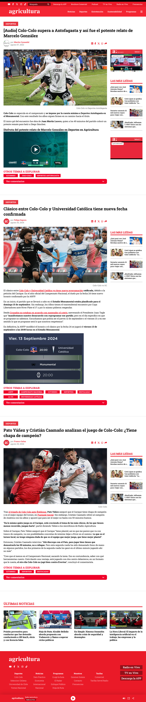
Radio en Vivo (122, 4)
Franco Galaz (20, 441)
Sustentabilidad (115, 11)
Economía (39, 680)
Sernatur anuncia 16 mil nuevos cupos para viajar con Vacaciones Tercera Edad (118, 113)
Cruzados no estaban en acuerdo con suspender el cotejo (38, 312)
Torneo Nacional (18, 688)
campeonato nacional (31, 392)
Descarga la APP (59, 4)
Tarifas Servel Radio (99, 680)
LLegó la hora (58, 677)
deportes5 (27, 571)
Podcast (95, 4)
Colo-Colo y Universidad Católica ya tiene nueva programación (51, 290)
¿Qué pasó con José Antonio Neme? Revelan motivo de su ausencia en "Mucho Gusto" (119, 89)
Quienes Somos (78, 677)
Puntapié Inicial (46, 514)
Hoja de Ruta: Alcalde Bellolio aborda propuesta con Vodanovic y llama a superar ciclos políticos (54, 635)
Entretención (97, 11)
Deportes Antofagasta (48, 175)
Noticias (71, 11)
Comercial (99, 677)
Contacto (78, 680)
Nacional (39, 688)
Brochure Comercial (79, 4)
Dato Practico (39, 677)
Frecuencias (137, 4)
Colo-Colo (26, 175)
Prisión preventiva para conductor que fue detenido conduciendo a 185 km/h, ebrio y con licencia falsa (19, 635)
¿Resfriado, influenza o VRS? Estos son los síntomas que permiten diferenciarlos (133, 124)
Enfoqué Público (58, 684)
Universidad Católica (31, 397)
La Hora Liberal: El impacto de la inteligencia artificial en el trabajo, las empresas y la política (126, 635)
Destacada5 (43, 571)
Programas (131, 11)
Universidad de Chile (18, 684)
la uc (10, 397)
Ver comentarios (15, 181)
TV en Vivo (107, 4)
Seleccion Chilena (18, 680)
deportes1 (69, 392)
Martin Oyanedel (21, 42)
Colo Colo (18, 677)
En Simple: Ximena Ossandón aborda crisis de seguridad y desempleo (89, 634)
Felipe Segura (20, 220)
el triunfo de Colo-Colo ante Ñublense (27, 511)
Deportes (83, 11)
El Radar (58, 680)
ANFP (10, 392)
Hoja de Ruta (58, 688)
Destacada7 (84, 392)
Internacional (39, 684)
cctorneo (10, 175)
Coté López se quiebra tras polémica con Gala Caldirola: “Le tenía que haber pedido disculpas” (133, 101)
